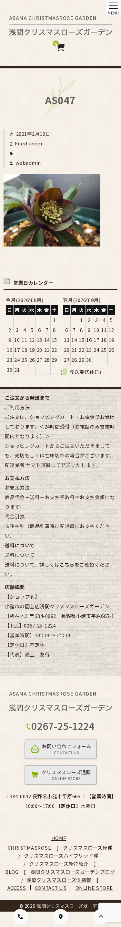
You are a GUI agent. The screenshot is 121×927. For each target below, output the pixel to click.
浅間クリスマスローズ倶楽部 (58, 879)
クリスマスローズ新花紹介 (59, 863)
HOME (58, 838)
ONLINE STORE (94, 887)
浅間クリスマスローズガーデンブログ (72, 871)
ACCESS (16, 887)
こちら (67, 564)
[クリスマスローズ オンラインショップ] (60, 31)
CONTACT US (50, 887)
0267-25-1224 (63, 726)
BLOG (11, 871)
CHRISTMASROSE (29, 847)
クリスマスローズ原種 (88, 847)
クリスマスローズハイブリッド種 (61, 855)
